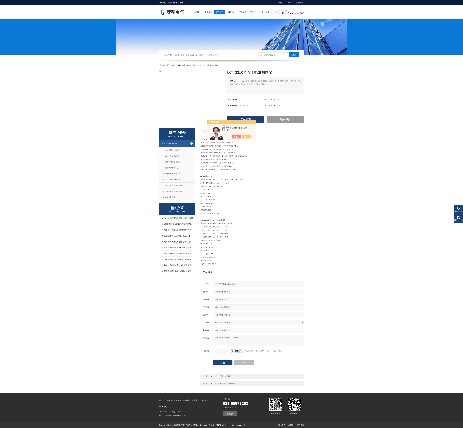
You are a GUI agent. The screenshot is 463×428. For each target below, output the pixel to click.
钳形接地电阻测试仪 (172, 162)
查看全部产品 (170, 197)
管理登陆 (300, 425)
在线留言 (290, 3)
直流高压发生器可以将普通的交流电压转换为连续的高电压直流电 (178, 271)
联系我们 (299, 3)
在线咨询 (230, 414)
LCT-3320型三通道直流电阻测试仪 (222, 383)
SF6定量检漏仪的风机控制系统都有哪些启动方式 (178, 224)
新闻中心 (231, 12)
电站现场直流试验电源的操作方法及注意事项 (178, 242)
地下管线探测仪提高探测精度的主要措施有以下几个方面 (178, 253)
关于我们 (208, 12)
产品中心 (219, 12)
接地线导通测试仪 (172, 168)
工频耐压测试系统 (172, 156)
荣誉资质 (205, 400)
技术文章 (242, 12)
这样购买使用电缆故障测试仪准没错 (178, 218)
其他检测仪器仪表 (190, 65)
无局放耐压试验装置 (172, 150)
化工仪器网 (291, 425)
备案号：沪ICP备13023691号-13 (221, 425)
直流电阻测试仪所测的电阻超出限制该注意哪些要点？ (178, 236)
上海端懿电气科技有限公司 (176, 3)
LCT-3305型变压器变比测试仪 (220, 376)
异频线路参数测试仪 (172, 174)
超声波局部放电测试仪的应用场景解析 (178, 265)
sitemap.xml (240, 425)
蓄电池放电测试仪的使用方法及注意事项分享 (178, 248)
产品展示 (177, 400)
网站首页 (197, 12)
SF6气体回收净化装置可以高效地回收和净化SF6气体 (178, 259)
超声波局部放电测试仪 (173, 185)
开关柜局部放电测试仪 (173, 191)
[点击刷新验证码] (237, 351)
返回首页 (280, 3)
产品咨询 (245, 119)
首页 (172, 65)
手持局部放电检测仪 (172, 180)
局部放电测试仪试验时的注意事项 (177, 230)
